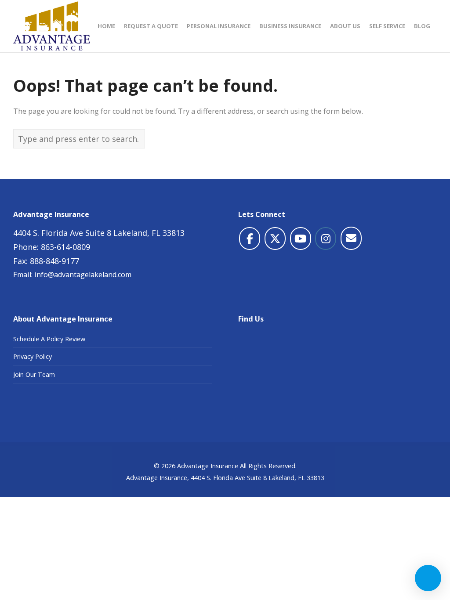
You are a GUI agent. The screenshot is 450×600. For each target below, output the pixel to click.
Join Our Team (34, 374)
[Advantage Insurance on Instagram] (325, 238)
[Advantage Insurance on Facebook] (249, 238)
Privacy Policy (32, 356)
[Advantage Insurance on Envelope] (351, 238)
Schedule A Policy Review (49, 339)
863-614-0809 (65, 247)
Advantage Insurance (207, 466)
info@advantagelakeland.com (82, 274)
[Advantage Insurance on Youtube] (300, 238)
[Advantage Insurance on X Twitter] (275, 238)
